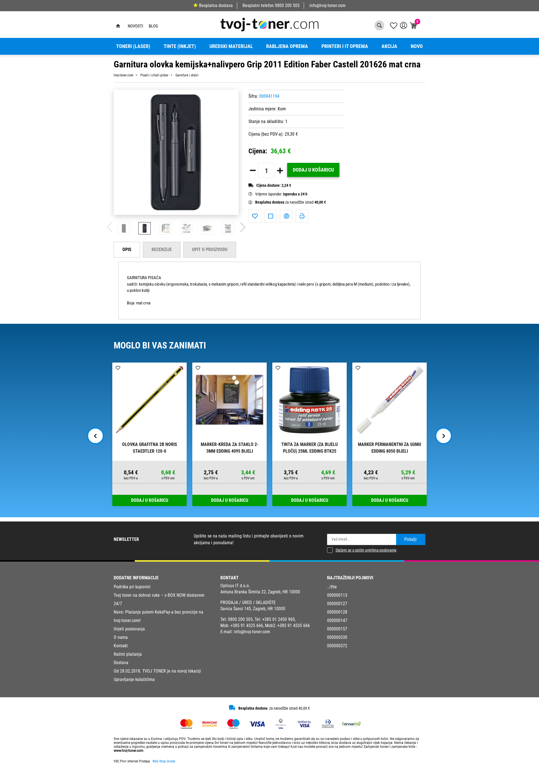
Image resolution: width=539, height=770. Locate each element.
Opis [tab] (126, 249)
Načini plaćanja (128, 654)
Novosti (135, 26)
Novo (417, 46)
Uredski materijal (231, 46)
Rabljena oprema (287, 46)
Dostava (121, 662)
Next (443, 435)
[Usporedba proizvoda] (270, 216)
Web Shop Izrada (163, 761)
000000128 (337, 612)
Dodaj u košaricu (313, 170)
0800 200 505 (287, 5)
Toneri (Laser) (133, 46)
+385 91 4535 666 (293, 625)
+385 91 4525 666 (246, 625)
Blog (153, 26)
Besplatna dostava (216, 5)
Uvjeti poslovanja (129, 629)
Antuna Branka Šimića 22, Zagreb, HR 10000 (260, 591)
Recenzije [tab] (162, 249)
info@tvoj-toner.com (327, 5)
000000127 (337, 603)
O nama (121, 637)
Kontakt (121, 645)
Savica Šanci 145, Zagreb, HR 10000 (252, 608)
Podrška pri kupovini (132, 586)
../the (332, 586)
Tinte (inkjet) (180, 46)
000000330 (337, 637)
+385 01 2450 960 (278, 619)
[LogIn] (403, 25)
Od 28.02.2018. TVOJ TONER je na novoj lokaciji (157, 671)
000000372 (337, 645)
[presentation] (109, 227)
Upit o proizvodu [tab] (209, 249)
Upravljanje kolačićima (134, 679)
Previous (95, 435)
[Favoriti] (255, 216)
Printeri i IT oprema (344, 46)
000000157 (337, 629)
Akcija (389, 46)
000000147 (337, 620)
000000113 (337, 595)
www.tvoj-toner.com (128, 751)
